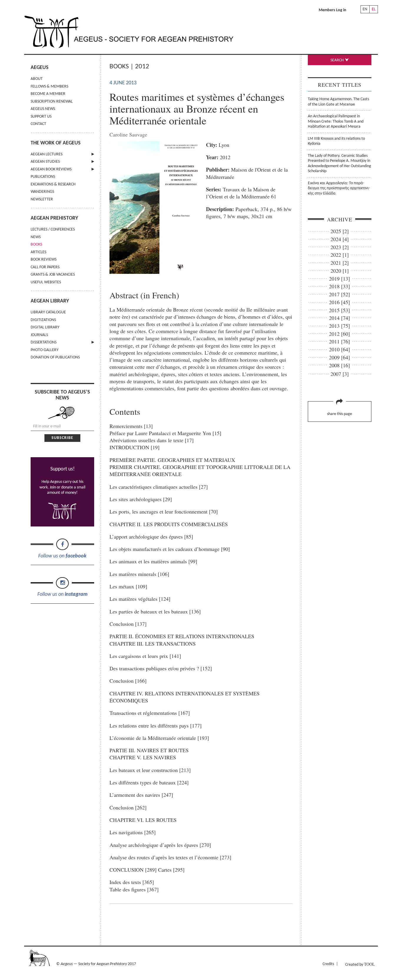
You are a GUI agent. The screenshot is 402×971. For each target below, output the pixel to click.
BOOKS (36, 244)
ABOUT (37, 79)
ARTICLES (38, 252)
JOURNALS (39, 335)
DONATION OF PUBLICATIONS (55, 357)
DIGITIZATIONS (43, 320)
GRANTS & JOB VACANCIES (53, 275)
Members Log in (332, 10)
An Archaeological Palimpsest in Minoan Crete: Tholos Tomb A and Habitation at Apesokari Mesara (335, 121)
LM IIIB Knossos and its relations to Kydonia (336, 141)
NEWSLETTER (42, 199)
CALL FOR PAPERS (45, 267)
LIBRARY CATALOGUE (48, 312)
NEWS (36, 237)
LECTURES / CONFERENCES (53, 229)
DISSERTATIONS (44, 342)
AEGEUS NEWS (43, 109)
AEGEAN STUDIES (45, 162)
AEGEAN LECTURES (46, 154)
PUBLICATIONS (43, 177)
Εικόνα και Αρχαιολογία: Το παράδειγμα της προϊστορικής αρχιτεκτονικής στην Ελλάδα (339, 188)
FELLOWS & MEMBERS (49, 86)
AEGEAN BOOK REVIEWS (51, 169)
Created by (360, 964)
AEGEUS (40, 67)
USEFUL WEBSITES (46, 282)
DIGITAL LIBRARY (45, 327)
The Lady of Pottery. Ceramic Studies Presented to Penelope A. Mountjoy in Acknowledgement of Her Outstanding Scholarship (339, 163)
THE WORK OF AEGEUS (56, 143)
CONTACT (38, 124)
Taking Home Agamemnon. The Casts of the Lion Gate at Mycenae (338, 101)
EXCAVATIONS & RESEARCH (53, 184)
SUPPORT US (41, 117)
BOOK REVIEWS (44, 259)
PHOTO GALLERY (45, 350)
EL (374, 9)
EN (365, 9)
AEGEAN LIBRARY (50, 301)
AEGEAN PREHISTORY (54, 218)
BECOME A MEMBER (48, 94)
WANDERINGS (42, 192)
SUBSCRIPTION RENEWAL (52, 101)
